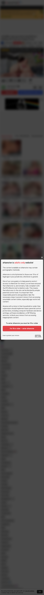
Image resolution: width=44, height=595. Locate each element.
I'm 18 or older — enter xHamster (22, 328)
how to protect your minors (11, 335)
